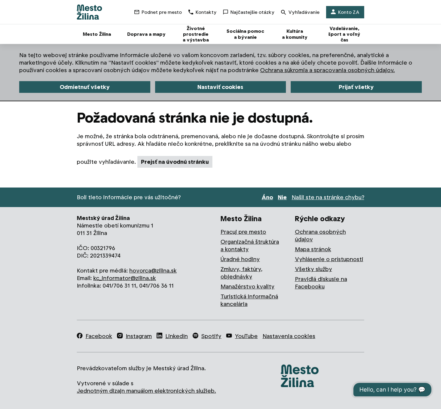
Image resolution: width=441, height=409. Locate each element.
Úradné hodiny (240, 259)
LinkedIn (176, 336)
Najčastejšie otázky (252, 12)
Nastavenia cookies (288, 336)
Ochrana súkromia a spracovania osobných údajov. (327, 70)
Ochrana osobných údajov (320, 235)
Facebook (99, 336)
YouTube (246, 336)
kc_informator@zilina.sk (124, 278)
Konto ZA (348, 12)
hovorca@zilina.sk (153, 270)
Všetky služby (313, 269)
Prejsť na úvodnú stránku (175, 162)
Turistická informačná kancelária (249, 300)
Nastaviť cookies (220, 87)
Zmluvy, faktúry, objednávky (241, 272)
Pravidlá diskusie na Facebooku (321, 282)
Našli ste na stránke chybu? (328, 197)
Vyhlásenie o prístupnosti (329, 259)
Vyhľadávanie (304, 12)
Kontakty (206, 12)
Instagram (139, 336)
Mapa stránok (313, 249)
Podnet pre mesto (162, 12)
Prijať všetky (356, 87)
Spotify (211, 336)
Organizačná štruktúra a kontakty (249, 245)
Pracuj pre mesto (243, 232)
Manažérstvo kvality (247, 286)
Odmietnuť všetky (85, 87)
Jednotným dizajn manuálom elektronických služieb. (146, 391)
